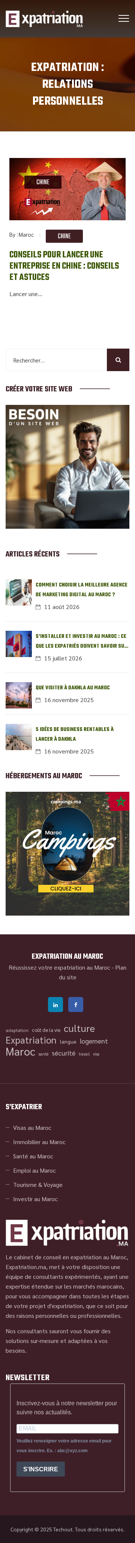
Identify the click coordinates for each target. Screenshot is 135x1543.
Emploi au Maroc (34, 1170)
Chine (43, 182)
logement (94, 1040)
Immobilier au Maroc (39, 1142)
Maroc (26, 234)
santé (43, 1054)
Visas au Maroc (32, 1127)
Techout (63, 1529)
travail (84, 1053)
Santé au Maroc (33, 1156)
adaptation (17, 1030)
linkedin (55, 1004)
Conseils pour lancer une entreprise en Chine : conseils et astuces (64, 266)
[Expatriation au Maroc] (44, 19)
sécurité (63, 1052)
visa (96, 1053)
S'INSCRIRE (40, 1469)
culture (79, 1028)
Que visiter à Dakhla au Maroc (73, 688)
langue (68, 1041)
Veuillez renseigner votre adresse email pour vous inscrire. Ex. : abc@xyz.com (64, 1445)
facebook (75, 1004)
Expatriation (31, 1040)
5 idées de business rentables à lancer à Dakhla (75, 734)
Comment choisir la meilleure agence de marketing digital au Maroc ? (82, 590)
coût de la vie (46, 1030)
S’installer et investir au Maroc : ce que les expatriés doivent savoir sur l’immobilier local (81, 641)
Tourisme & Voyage (38, 1184)
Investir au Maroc (35, 1199)
